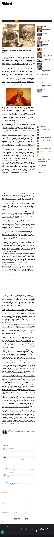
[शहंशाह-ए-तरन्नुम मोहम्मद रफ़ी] (19, 515)
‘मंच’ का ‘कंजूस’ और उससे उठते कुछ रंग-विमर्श (42, 166)
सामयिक (29, 528)
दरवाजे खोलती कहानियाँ (40, 165)
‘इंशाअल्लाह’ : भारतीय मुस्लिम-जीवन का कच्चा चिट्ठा (43, 170)
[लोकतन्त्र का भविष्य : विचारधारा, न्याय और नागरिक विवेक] (39, 79)
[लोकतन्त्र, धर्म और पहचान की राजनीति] (39, 60)
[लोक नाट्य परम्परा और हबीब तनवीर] (19, 497)
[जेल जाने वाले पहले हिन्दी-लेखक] (30, 497)
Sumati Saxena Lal (14, 469)
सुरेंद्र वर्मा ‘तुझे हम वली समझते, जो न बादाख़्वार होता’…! (43, 159)
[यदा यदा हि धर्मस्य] (39, 49)
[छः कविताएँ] (39, 38)
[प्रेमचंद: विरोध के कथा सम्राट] (39, 82)
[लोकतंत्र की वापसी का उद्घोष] (39, 97)
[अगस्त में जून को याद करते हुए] (39, 45)
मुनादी (21, 528)
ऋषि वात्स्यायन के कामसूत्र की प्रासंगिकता (45, 140)
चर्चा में (27, 528)
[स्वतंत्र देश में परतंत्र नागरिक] (39, 27)
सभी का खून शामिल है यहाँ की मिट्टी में (46, 89)
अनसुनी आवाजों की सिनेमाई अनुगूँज (46, 29)
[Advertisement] (27, 13)
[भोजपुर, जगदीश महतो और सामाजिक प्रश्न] (39, 86)
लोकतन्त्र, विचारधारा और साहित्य (45, 40)
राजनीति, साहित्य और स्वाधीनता (28, 509)
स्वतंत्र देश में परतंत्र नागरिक (45, 26)
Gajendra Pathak (14, 483)
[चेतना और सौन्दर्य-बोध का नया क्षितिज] (39, 53)
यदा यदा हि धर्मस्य (44, 48)
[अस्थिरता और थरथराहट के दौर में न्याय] (39, 71)
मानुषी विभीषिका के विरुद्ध (40, 172)
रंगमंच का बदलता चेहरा (44, 33)
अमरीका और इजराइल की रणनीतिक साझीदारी (47, 55)
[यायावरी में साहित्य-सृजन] (39, 64)
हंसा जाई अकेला (15, 509)
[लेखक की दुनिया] (30, 515)
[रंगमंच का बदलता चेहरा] (39, 34)
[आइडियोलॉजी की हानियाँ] (39, 68)
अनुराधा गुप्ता (9, 430)
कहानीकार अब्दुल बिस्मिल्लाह (41, 161)
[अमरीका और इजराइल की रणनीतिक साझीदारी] (39, 56)
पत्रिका (23, 528)
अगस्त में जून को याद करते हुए (45, 44)
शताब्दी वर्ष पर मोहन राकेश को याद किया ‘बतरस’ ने (43, 164)
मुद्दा (33, 528)
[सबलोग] (7, 4)
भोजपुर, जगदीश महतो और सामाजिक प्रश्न (46, 85)
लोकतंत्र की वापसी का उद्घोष (45, 96)
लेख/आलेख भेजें (12, 526)
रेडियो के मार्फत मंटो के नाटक (5, 509)
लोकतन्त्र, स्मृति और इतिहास (45, 74)
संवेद (37, 155)
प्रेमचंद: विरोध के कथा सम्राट (45, 81)
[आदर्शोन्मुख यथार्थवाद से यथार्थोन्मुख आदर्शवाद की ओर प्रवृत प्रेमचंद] (7, 515)
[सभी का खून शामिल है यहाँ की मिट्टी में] (39, 90)
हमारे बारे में (4, 526)
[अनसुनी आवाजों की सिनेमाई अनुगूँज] (39, 30)
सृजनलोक (32, 528)
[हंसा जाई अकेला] (19, 506)
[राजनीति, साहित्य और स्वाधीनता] (30, 506)
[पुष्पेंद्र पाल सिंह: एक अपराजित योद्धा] (7, 497)
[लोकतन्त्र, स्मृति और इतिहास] (39, 75)
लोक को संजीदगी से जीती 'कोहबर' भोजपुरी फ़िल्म (46, 137)
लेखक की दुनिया (26, 518)
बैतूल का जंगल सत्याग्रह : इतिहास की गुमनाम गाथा (46, 148)
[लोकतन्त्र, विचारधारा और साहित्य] (39, 42)
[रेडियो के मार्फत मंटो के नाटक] (7, 506)
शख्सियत (3, 48)
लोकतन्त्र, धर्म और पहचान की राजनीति (46, 59)
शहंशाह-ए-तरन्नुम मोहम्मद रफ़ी (17, 518)
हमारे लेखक (8, 526)
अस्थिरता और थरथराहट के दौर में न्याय (46, 70)
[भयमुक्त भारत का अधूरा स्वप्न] (39, 94)
